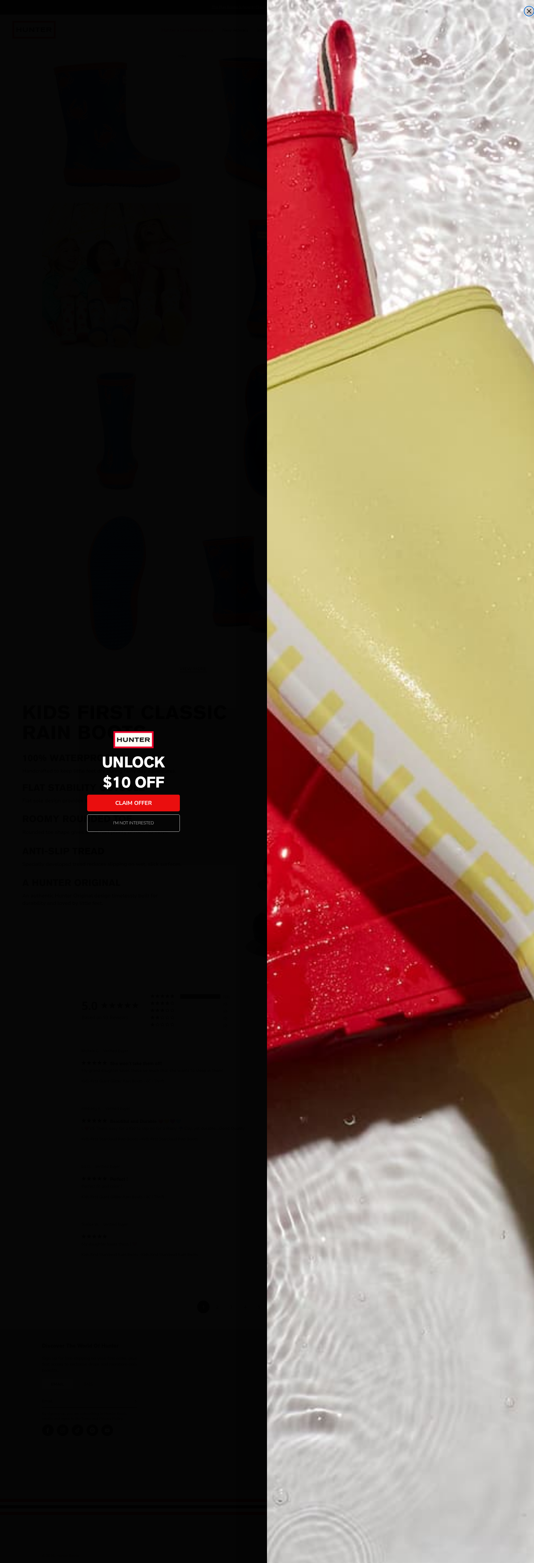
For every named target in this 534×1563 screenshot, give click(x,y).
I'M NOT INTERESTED (133, 823)
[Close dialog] (529, 11)
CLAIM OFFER (133, 803)
